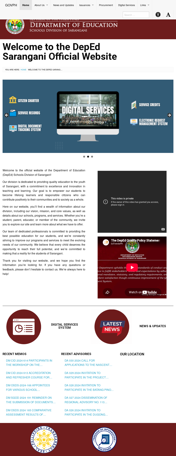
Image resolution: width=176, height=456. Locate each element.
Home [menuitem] (25, 5)
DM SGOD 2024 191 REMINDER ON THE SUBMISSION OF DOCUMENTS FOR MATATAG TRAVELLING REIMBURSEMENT (29, 400)
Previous (6, 115)
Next (169, 115)
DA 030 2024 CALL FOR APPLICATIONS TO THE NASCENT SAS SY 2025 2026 (87, 362)
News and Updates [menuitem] (63, 5)
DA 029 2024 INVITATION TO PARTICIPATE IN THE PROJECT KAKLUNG (85, 375)
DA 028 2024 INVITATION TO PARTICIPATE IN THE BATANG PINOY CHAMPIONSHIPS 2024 (89, 387)
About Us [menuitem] (40, 5)
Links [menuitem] (143, 5)
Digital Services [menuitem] (126, 5)
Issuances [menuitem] (84, 5)
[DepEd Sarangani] (65, 24)
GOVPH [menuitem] (11, 5)
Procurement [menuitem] (106, 5)
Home (23, 69)
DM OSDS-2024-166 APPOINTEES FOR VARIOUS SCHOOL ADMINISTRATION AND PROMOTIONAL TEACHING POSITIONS (28, 387)
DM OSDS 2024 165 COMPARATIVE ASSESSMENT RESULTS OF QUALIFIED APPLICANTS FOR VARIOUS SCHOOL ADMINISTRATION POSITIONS (30, 412)
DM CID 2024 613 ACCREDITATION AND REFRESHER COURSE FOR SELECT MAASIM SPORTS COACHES (30, 375)
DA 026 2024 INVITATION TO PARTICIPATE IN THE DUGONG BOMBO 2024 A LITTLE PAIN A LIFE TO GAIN (89, 412)
